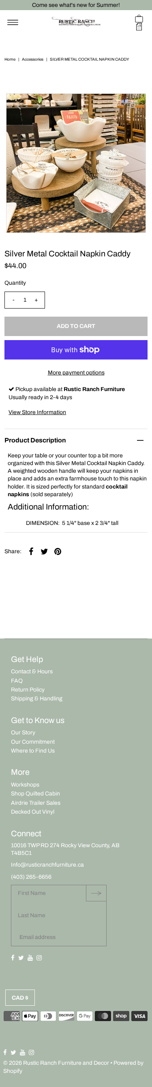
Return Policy (28, 690)
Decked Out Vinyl (32, 812)
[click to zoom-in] (133, 106)
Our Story (23, 733)
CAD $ (20, 998)
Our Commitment (33, 742)
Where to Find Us (33, 751)
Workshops (25, 785)
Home (9, 59)
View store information (37, 412)
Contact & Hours (32, 671)
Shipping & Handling (36, 699)
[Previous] (19, 106)
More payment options (76, 373)
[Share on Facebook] (31, 552)
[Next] (39, 106)
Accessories (32, 59)
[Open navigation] (12, 23)
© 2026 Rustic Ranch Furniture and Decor (56, 1063)
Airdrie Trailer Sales (35, 803)
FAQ (17, 681)
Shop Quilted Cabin (35, 794)
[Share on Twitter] (44, 552)
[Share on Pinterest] (57, 552)
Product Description (35, 440)
